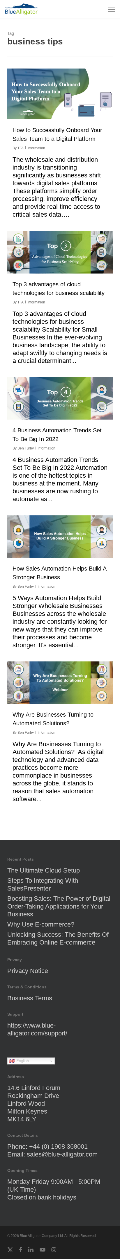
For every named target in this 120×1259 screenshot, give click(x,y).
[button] (111, 9)
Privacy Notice (27, 970)
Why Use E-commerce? (40, 924)
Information (36, 148)
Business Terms (29, 998)
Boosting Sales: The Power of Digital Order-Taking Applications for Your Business (58, 906)
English (22, 1061)
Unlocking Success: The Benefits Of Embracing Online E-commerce (58, 938)
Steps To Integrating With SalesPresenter (42, 884)
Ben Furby (25, 448)
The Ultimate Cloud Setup (43, 870)
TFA (20, 148)
